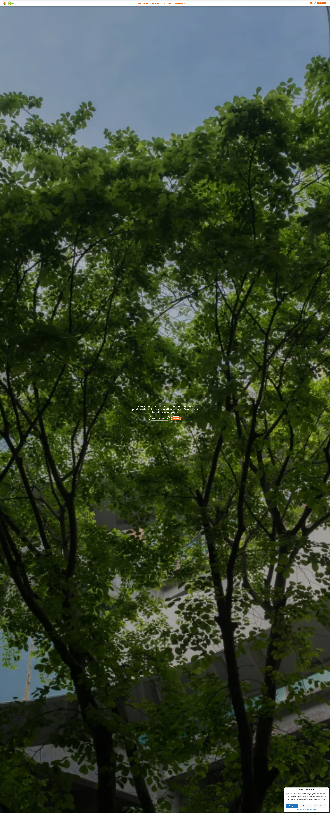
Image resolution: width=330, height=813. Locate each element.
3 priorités (156, 3)
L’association (143, 3)
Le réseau (167, 3)
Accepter (292, 806)
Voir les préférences (320, 806)
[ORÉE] (8, 3)
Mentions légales (311, 809)
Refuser (305, 806)
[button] (326, 790)
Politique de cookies (301, 809)
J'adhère (322, 3)
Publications (180, 3)
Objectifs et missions (159, 418)
